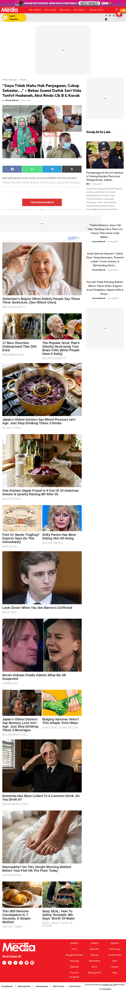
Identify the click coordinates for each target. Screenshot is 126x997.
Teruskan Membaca (42, 202)
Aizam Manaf (12, 100)
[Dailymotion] (106, 19)
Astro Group (107, 989)
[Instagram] (110, 16)
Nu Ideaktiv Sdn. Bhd (109, 985)
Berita (24, 79)
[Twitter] (114, 16)
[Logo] (9, 9)
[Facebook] (106, 16)
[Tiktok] (21, 963)
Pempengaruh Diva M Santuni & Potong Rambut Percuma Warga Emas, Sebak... (104, 176)
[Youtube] (27, 963)
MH (88, 184)
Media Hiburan (9, 79)
